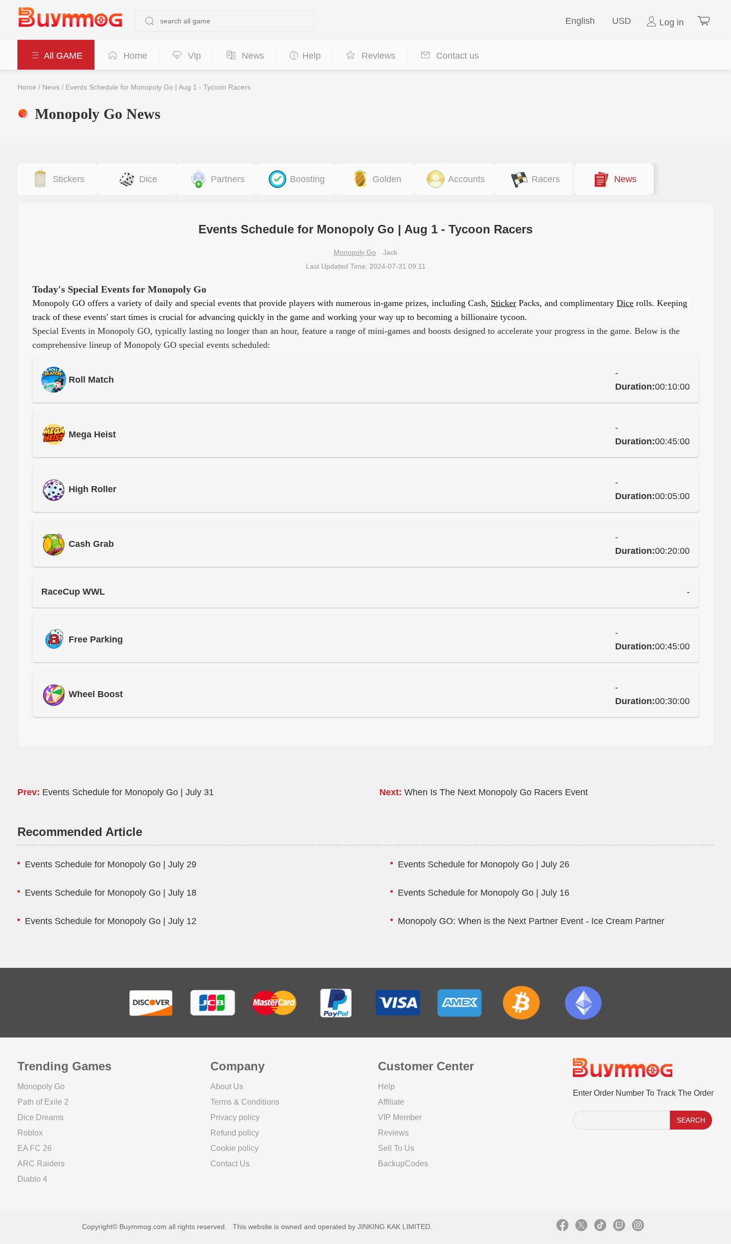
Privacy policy (235, 1117)
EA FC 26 (34, 1148)
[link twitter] (581, 1226)
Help (386, 1086)
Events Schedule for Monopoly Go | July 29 (110, 864)
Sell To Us (396, 1148)
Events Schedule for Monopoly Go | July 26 (483, 864)
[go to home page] (70, 21)
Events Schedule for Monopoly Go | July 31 (128, 792)
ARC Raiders (41, 1163)
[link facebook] (562, 1226)
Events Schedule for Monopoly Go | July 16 (483, 893)
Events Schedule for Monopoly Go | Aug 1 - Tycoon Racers (158, 87)
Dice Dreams (40, 1117)
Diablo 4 (32, 1179)
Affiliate (391, 1102)
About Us (226, 1086)
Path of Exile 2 (43, 1102)
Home (26, 87)
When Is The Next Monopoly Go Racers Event (496, 792)
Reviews (393, 1133)
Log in (670, 22)
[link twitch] (619, 1226)
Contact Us (230, 1163)
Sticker (503, 303)
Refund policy (234, 1133)
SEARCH (691, 1120)
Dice (625, 303)
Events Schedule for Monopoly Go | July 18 (110, 893)
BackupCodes (403, 1163)
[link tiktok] (600, 1226)
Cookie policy (234, 1148)
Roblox (30, 1133)
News (51, 87)
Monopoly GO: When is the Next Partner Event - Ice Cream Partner (531, 921)
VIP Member (400, 1117)
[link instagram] (638, 1226)
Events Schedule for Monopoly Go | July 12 (110, 921)
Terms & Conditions (244, 1102)
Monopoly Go (355, 252)
